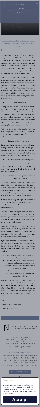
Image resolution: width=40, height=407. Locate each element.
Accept (20, 399)
